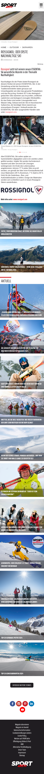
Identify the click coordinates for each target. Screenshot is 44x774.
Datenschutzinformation (22, 730)
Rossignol (5, 69)
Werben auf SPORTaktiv (22, 738)
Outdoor (14, 47)
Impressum (22, 752)
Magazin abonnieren (22, 724)
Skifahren (27, 47)
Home (3, 47)
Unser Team (22, 750)
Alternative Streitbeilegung (22, 747)
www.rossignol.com (20, 199)
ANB (22, 744)
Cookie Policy (22, 735)
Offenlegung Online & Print (22, 741)
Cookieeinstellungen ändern (22, 733)
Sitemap (22, 755)
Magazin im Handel (22, 727)
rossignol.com (11, 112)
